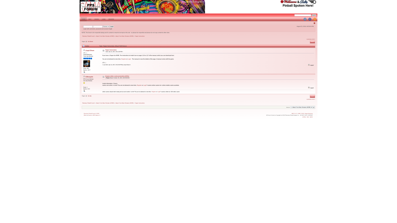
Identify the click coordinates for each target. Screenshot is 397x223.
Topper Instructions (111, 50)
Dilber (85, 115)
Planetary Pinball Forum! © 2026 (91, 113)
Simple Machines (309, 113)
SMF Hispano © (96, 115)
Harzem (90, 115)
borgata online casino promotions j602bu (117, 76)
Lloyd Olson (89, 50)
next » (313, 39)
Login (129, 59)
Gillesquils (89, 77)
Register (123, 59)
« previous (309, 39)
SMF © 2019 (301, 113)
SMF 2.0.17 (294, 113)
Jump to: (288, 107)
